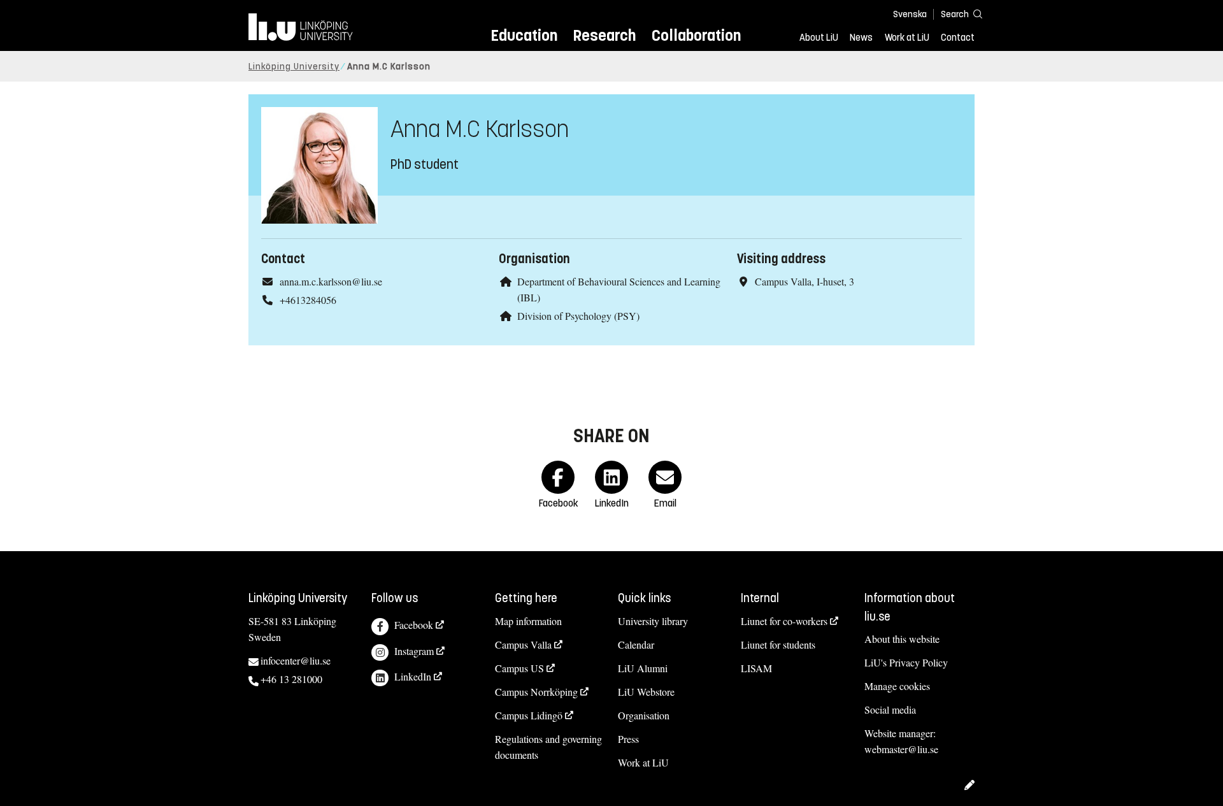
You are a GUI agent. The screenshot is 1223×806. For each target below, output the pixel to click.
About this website (902, 638)
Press (628, 738)
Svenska (910, 14)
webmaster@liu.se (901, 749)
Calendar (636, 644)
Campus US (519, 668)
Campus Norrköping (536, 691)
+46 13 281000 (291, 679)
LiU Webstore (646, 691)
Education (523, 35)
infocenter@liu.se (296, 660)
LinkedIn (412, 676)
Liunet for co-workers (784, 621)
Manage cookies (897, 686)
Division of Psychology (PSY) (578, 315)
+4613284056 (308, 299)
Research (604, 35)
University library (653, 621)
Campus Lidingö (528, 715)
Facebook (413, 624)
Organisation (643, 715)
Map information (528, 621)
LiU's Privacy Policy (906, 662)
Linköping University (294, 66)
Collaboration (696, 35)
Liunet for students (778, 644)
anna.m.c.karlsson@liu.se (331, 281)
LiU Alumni (643, 668)
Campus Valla (523, 644)
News (861, 37)
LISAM (756, 668)
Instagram (414, 651)
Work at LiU (907, 37)
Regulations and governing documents (548, 746)
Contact (958, 37)
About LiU (818, 37)
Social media (890, 709)
